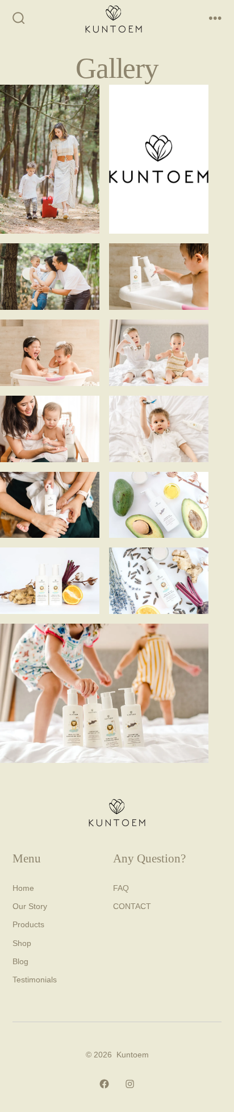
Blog (20, 961)
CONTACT (132, 906)
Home (23, 888)
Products (28, 924)
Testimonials (34, 979)
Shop (21, 943)
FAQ (121, 888)
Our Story (29, 906)
